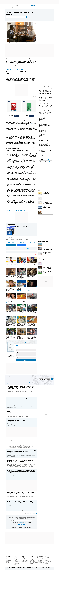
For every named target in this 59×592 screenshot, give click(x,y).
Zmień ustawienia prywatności (21, 555)
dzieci (32, 123)
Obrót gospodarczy (8, 538)
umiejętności (26, 239)
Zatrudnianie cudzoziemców (43, 241)
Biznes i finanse (31, 536)
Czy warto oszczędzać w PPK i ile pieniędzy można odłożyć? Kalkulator (45, 88)
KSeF (50, 7)
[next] (36, 501)
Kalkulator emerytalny (42, 131)
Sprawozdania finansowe (40, 540)
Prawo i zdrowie (24, 542)
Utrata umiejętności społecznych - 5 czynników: (15, 69)
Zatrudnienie (17, 367)
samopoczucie (21, 239)
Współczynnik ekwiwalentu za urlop (44, 145)
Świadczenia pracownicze (27, 367)
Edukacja (46, 7)
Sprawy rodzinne (24, 536)
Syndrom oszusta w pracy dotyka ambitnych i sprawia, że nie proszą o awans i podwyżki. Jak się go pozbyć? (45, 98)
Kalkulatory (43, 117)
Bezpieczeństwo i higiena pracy (43, 140)
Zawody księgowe (8, 540)
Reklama (43, 555)
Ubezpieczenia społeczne (15, 368)
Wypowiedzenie (8, 368)
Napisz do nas (22, 242)
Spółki (30, 537)
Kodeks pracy (13, 367)
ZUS (14, 370)
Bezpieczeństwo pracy (19, 370)
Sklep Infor (23, 541)
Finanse (46, 538)
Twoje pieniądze (32, 7)
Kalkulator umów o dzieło (43, 124)
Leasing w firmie (32, 540)
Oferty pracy (7, 371)
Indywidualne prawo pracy (10, 369)
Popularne (41, 86)
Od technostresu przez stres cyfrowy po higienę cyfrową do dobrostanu (19, 207)
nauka (16, 71)
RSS (36, 555)
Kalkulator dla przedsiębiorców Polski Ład (45, 125)
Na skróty (46, 544)
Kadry (14, 7)
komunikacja (8, 239)
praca (8, 157)
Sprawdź (17, 232)
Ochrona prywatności (12, 555)
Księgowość (10, 7)
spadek (34, 186)
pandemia (16, 239)
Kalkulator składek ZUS (42, 130)
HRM (23, 368)
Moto (36, 7)
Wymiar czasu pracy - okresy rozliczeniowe (45, 150)
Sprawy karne (23, 537)
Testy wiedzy (15, 552)
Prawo (27, 7)
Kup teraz (16, 115)
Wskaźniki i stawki (40, 544)
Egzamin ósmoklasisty (16, 551)
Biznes (18, 7)
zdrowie (25, 172)
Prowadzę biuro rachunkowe (41, 537)
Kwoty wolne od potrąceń (43, 144)
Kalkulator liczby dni (42, 118)
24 (40, 161)
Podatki (7, 536)
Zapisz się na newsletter (33, 242)
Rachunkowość (8, 537)
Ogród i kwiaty (47, 540)
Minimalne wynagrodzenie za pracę (44, 146)
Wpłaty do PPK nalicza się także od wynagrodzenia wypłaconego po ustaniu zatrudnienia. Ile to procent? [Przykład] (45, 104)
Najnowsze (45, 86)
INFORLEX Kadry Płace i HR (23, 226)
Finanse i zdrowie (32, 541)
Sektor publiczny (22, 7)
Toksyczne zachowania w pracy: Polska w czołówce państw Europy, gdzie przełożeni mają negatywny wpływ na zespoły (45, 93)
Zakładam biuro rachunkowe (41, 536)
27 (45, 161)
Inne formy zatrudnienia (9, 370)
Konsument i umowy (24, 538)
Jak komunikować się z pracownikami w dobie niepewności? (17, 210)
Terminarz (42, 159)
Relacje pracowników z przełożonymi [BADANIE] (15, 209)
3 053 (34, 501)
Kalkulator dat (41, 119)
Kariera (33, 555)
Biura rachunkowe (40, 535)
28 (47, 161)
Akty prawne (23, 544)
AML (37, 541)
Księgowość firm (8, 535)
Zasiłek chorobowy (42, 151)
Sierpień (47, 159)
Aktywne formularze (44, 134)
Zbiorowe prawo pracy (18, 369)
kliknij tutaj (26, 516)
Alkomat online (41, 132)
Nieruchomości (41, 7)
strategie (13, 183)
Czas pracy (41, 135)
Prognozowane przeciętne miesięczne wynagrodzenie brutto (44, 153)
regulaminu (21, 510)
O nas (7, 555)
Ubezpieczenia (24, 369)
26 (43, 161)
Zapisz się (21, 512)
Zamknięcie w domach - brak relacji (13, 68)
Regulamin (29, 555)
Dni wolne (40, 190)
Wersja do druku (11, 242)
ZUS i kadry (7, 539)
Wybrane (49, 86)
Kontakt (39, 555)
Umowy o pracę (41, 136)
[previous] (25, 501)
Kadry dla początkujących (27, 370)
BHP (20, 368)
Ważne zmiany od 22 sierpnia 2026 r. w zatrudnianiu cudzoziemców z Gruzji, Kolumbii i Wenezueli (44, 108)
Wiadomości (8, 367)
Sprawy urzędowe (24, 539)
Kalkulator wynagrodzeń (42, 120)
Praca (22, 540)
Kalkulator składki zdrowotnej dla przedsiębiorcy (44, 127)
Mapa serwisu (48, 555)
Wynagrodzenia (27, 368)
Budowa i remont (47, 539)
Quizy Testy (41, 155)
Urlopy (21, 367)
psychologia (12, 239)
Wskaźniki (42, 142)
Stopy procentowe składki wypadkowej (44, 143)
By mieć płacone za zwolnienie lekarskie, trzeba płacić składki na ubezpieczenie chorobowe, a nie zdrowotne (45, 91)
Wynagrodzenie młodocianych (43, 149)
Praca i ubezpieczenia (32, 538)
